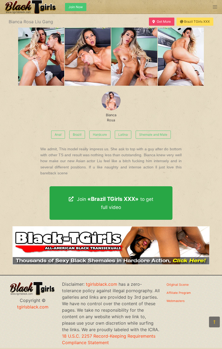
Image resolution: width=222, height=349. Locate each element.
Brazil (77, 134)
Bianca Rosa (111, 117)
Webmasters (175, 301)
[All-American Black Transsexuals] (111, 263)
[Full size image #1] (88, 57)
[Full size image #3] (181, 57)
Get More (164, 21)
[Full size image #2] (134, 57)
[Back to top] (214, 322)
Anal (58, 134)
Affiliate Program (178, 293)
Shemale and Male (153, 134)
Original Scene (177, 284)
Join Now (75, 7)
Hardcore (100, 134)
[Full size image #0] (41, 57)
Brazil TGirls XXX (197, 21)
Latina (123, 134)
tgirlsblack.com (32, 307)
